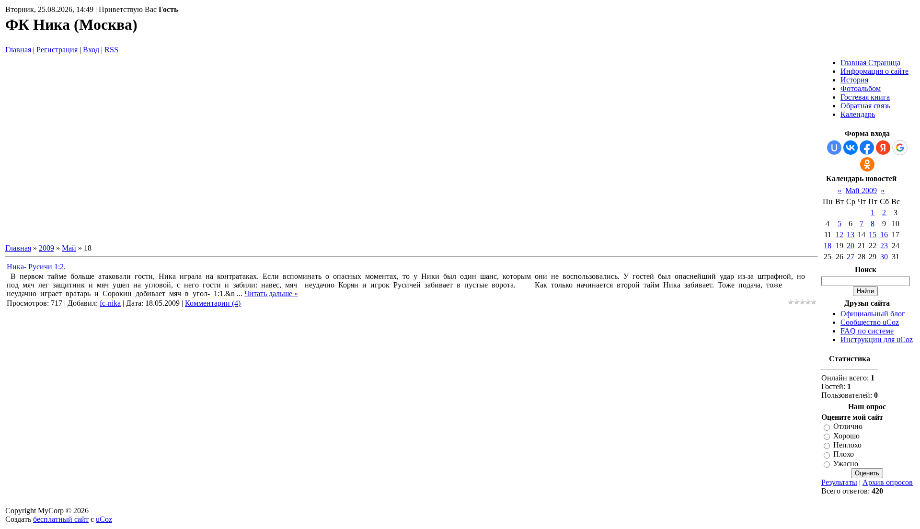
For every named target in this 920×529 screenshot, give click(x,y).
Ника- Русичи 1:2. (36, 267)
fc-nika (110, 303)
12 (839, 234)
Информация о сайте (874, 71)
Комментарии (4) (213, 303)
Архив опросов (887, 482)
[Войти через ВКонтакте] (850, 147)
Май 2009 (861, 190)
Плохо (843, 454)
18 (827, 246)
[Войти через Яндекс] (883, 147)
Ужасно (845, 464)
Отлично (847, 427)
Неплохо (847, 445)
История (854, 80)
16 (884, 234)
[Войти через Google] (900, 147)
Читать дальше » (271, 293)
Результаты (839, 482)
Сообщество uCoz (869, 322)
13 (850, 234)
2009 (46, 248)
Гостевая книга (865, 97)
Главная (18, 50)
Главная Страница (870, 62)
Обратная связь (865, 106)
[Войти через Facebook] (867, 147)
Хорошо (846, 436)
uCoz (104, 519)
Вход (91, 50)
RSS (111, 50)
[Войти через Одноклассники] (867, 164)
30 (884, 257)
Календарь (857, 114)
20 (850, 246)
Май (69, 248)
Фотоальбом (860, 88)
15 (872, 234)
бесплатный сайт (61, 519)
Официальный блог (872, 314)
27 (850, 257)
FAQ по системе (867, 331)
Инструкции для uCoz (876, 339)
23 (884, 246)
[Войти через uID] (834, 147)
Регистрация (57, 50)
